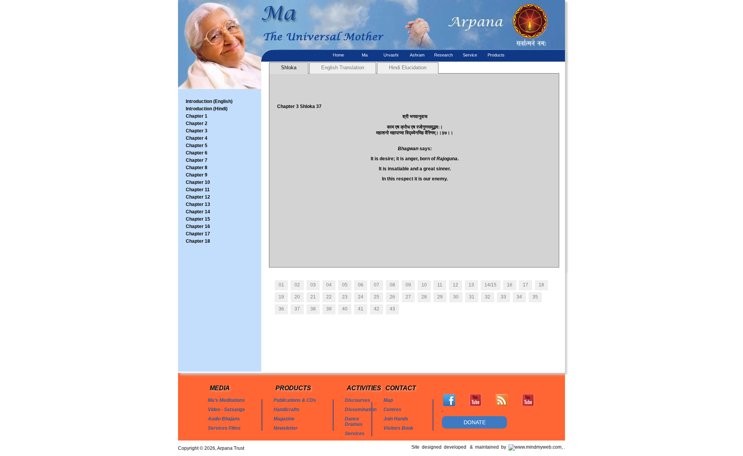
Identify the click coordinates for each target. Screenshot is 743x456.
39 (329, 309)
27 (408, 297)
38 (313, 309)
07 (376, 285)
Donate (475, 422)
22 (329, 297)
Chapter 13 (198, 204)
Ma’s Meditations (226, 400)
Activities (364, 388)
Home (338, 55)
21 (313, 297)
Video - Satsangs (226, 409)
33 (503, 297)
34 (519, 297)
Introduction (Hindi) (207, 108)
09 (408, 285)
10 (424, 285)
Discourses (357, 400)
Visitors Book (398, 428)
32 (487, 297)
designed (433, 447)
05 (345, 285)
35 (535, 297)
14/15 (490, 285)
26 (392, 297)
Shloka (288, 67)
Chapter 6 (196, 153)
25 (376, 297)
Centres (392, 409)
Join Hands (395, 419)
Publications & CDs (295, 400)
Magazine (284, 419)
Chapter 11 (198, 189)
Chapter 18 (198, 241)
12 (455, 285)
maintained (488, 447)
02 (297, 285)
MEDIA (220, 388)
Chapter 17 (198, 234)
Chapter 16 (198, 226)
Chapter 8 (196, 167)
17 (525, 285)
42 (376, 309)
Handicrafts (287, 409)
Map (388, 400)
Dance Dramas (354, 421)
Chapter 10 (198, 182)
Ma (365, 55)
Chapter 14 (198, 211)
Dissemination (361, 409)
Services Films (224, 428)
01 (281, 285)
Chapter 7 (196, 160)
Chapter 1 (196, 116)
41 (360, 309)
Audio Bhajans (224, 419)
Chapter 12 (198, 197)
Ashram (417, 55)
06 (360, 285)
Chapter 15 (198, 219)
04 (329, 285)
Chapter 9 (196, 175)
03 (313, 285)
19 (281, 297)
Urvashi (390, 55)
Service (470, 55)
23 (345, 297)
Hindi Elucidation (407, 67)
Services (355, 433)
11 (439, 285)
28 (424, 297)
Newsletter (286, 428)
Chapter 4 (196, 138)
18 (541, 285)
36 (281, 309)
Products (496, 55)
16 (509, 285)
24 (360, 297)
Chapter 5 (196, 145)
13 (471, 285)
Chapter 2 (196, 123)
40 (345, 309)
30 (456, 297)
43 (392, 309)
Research (443, 55)
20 (297, 297)
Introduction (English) (209, 101)
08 (392, 285)
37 (297, 309)
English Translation (342, 67)
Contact (400, 388)
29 (440, 297)
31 (471, 297)
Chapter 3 (196, 131)
